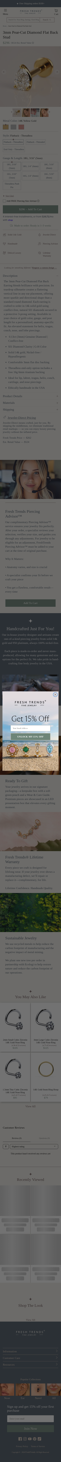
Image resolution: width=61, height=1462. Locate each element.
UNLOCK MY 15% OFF (30, 736)
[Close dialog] (55, 694)
